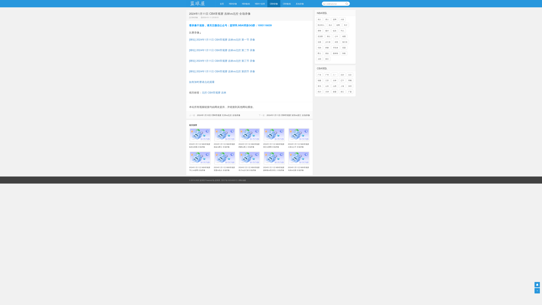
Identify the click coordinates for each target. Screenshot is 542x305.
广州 (327, 74)
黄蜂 (319, 30)
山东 (327, 86)
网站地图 (242, 180)
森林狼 (335, 53)
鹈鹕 (327, 47)
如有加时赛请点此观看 (202, 82)
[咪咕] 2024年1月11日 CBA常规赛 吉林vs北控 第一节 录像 (222, 39)
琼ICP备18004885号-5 (230, 180)
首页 (222, 3)
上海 (342, 86)
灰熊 (336, 42)
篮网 (334, 19)
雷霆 (344, 47)
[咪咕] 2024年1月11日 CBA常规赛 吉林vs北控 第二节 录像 (222, 50)
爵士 (319, 53)
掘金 (327, 53)
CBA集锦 (287, 3)
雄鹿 (344, 36)
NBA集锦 (246, 3)
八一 (334, 74)
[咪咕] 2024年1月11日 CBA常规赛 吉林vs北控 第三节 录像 (222, 60)
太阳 (319, 59)
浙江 (342, 91)
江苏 (327, 80)
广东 (319, 74)
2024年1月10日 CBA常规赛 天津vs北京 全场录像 (218, 115)
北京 (350, 74)
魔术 (327, 30)
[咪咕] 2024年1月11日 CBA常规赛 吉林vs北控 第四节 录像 (222, 71)
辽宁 (342, 80)
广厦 (350, 91)
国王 (327, 59)
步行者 (327, 42)
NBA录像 (233, 3)
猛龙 (334, 30)
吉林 (223, 92)
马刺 (319, 47)
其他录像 (300, 3)
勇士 (327, 19)
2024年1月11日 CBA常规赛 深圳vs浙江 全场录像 (288, 115)
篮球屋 (217, 180)
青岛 (319, 86)
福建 (319, 80)
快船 (344, 53)
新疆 (334, 91)
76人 (342, 30)
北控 (204, 92)
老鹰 (338, 25)
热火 (330, 25)
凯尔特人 (321, 25)
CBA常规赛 (214, 92)
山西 (334, 86)
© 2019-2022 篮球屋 (197, 180)
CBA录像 (274, 3)
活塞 (319, 42)
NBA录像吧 (200, 3)
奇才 (345, 25)
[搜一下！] (347, 3)
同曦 (350, 80)
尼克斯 (320, 36)
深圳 (350, 86)
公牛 (336, 36)
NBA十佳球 (260, 3)
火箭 (342, 19)
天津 (327, 91)
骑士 (328, 36)
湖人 (319, 19)
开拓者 (335, 47)
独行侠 (344, 42)
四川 (319, 91)
